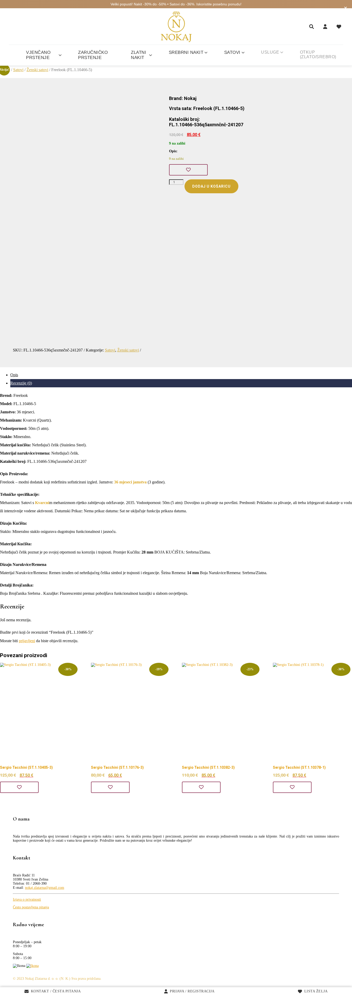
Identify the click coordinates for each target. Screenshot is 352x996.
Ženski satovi (37, 70)
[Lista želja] (338, 26)
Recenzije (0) (21, 383)
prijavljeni (27, 641)
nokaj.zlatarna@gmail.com (44, 888)
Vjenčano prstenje (38, 55)
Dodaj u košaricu (211, 186)
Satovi (232, 52)
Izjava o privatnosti (27, 899)
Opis (14, 375)
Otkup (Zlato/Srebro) (318, 54)
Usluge (270, 52)
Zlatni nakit (138, 55)
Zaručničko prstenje (93, 55)
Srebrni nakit (186, 52)
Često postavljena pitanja (31, 907)
